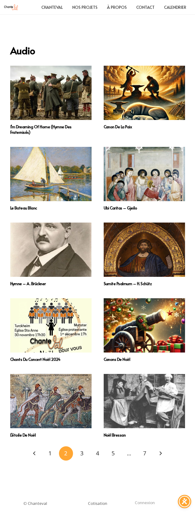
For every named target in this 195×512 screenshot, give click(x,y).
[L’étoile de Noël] (51, 401)
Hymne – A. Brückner (28, 283)
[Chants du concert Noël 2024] (51, 325)
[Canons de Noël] (144, 325)
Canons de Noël (117, 359)
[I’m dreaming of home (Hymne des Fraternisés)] (51, 93)
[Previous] (34, 453)
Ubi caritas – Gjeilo (120, 208)
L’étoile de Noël (23, 435)
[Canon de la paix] (144, 93)
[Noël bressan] (144, 401)
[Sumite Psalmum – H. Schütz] (144, 250)
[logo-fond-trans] (11, 7)
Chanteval (37, 503)
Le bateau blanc (23, 208)
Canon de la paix (118, 126)
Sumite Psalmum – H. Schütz (128, 283)
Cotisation (97, 503)
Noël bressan (115, 435)
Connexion (145, 502)
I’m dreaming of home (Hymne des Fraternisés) (41, 129)
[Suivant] (160, 453)
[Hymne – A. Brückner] (51, 250)
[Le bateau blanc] (51, 174)
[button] (130, 7)
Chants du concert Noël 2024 (35, 359)
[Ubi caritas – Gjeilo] (144, 174)
